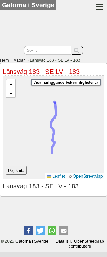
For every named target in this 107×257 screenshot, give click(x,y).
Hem (4, 60)
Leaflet (58, 176)
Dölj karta (16, 170)
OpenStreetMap (88, 176)
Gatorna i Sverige (31, 241)
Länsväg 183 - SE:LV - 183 (41, 71)
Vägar (19, 60)
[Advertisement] (53, 29)
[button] (10, 83)
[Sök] (77, 50)
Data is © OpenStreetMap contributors (80, 243)
